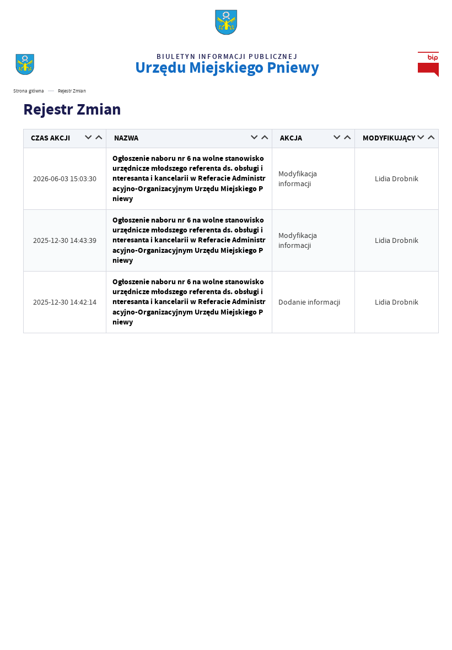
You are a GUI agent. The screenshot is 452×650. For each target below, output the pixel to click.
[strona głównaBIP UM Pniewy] (24, 64)
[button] (89, 138)
